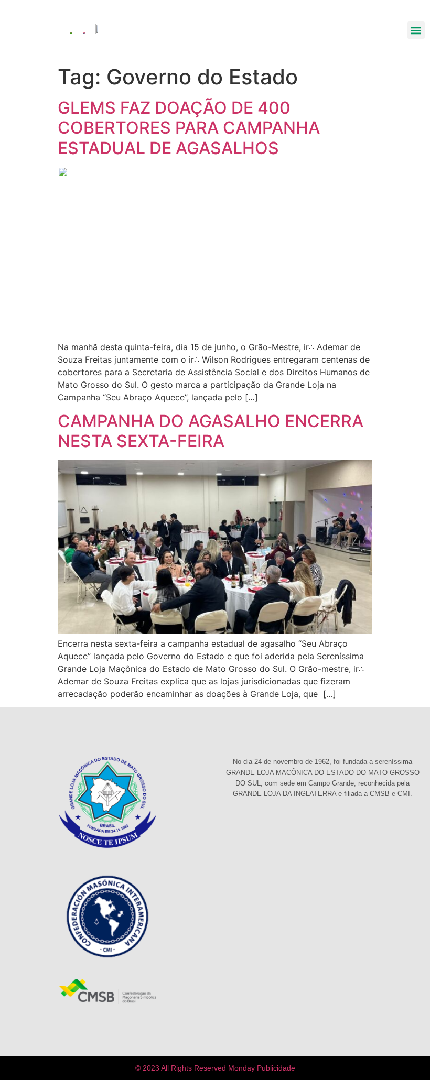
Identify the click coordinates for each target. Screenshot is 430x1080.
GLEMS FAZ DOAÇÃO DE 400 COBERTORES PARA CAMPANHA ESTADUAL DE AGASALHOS (189, 127)
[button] (416, 30)
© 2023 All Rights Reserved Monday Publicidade (215, 1068)
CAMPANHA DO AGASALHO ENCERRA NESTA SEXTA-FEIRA (210, 431)
